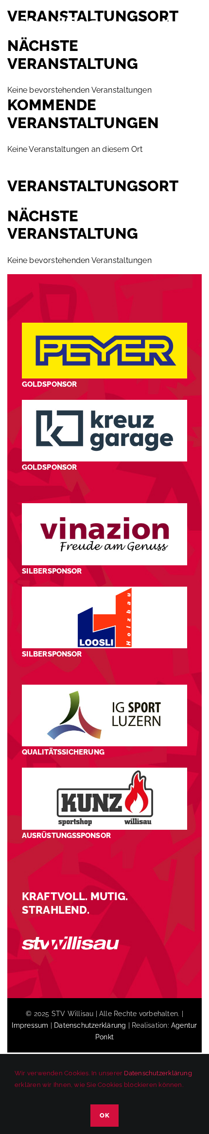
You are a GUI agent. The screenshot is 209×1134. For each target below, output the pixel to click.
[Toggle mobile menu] (189, 23)
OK (104, 1115)
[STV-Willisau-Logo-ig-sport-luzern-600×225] (104, 688)
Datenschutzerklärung (90, 1025)
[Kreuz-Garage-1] (104, 403)
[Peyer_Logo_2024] (104, 326)
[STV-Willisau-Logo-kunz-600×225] (104, 771)
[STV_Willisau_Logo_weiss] (70, 940)
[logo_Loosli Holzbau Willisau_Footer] (104, 590)
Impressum (30, 1025)
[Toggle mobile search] (169, 23)
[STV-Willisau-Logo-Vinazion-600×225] (104, 506)
